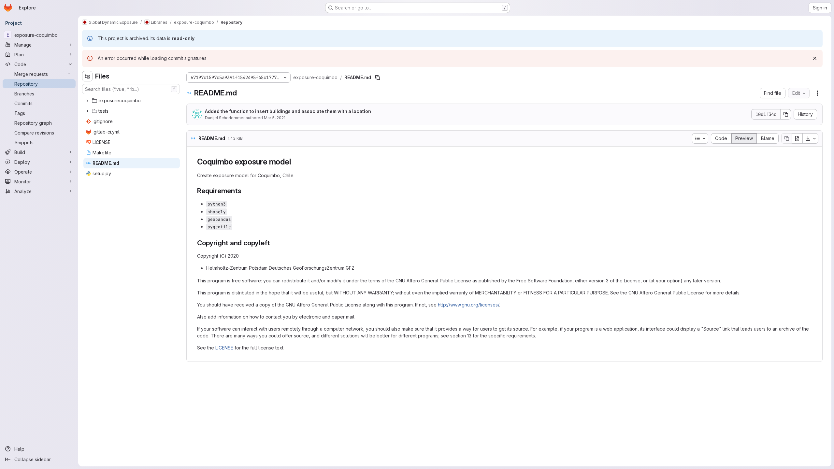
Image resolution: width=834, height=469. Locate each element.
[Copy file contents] (786, 138)
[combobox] (131, 89)
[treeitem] (131, 100)
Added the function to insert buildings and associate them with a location (288, 111)
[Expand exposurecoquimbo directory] (87, 101)
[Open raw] (797, 138)
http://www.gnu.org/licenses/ (468, 304)
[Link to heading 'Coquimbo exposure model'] (295, 161)
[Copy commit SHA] (786, 114)
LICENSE (224, 347)
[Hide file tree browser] (87, 76)
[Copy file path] (377, 77)
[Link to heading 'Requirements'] (245, 191)
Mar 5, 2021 (274, 117)
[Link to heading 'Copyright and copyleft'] (273, 243)
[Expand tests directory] (87, 111)
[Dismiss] (815, 58)
